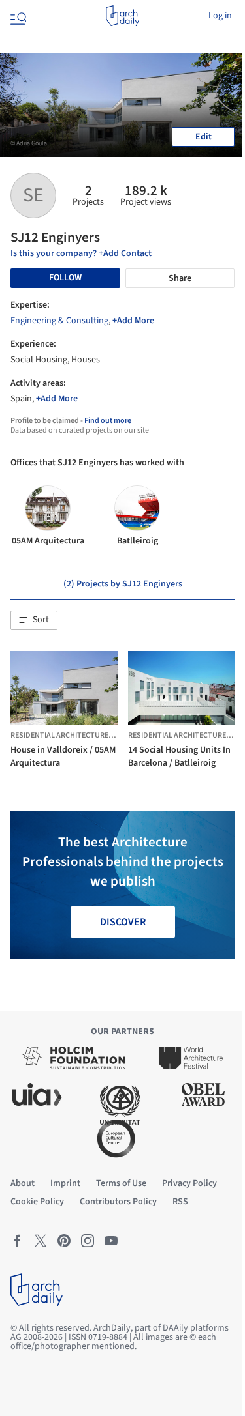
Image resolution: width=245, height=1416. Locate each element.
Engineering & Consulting (59, 320)
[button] (33, 620)
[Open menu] (17, 16)
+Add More (133, 320)
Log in (220, 15)
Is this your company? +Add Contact (81, 253)
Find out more (107, 420)
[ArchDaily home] (122, 15)
